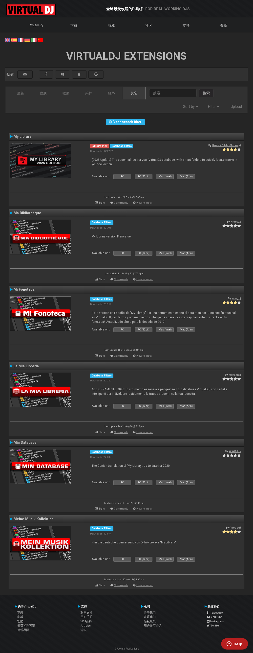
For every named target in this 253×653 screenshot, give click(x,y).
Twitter (215, 625)
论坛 (83, 630)
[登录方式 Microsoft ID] (62, 74)
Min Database (25, 442)
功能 (20, 621)
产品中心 (36, 25)
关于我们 (150, 612)
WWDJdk (235, 451)
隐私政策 (150, 621)
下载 (73, 25)
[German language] (27, 40)
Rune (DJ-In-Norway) (226, 145)
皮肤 (43, 93)
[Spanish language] (14, 40)
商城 (111, 25)
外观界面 (23, 630)
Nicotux (236, 221)
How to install (144, 202)
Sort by (189, 107)
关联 (223, 25)
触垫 (111, 93)
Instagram (217, 621)
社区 (148, 25)
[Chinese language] (40, 40)
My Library (22, 137)
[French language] (20, 40)
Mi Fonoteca (24, 289)
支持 (186, 25)
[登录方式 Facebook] (46, 74)
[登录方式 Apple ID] (79, 74)
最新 (20, 93)
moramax (235, 374)
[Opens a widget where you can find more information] (234, 644)
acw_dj (236, 298)
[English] (7, 40)
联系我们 (150, 617)
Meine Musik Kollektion (34, 519)
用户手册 (86, 617)
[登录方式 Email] (25, 74)
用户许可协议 (153, 625)
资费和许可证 (26, 625)
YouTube (216, 617)
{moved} (235, 527)
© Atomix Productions (126, 648)
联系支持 (86, 612)
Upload (236, 107)
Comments (121, 202)
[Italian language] (33, 40)
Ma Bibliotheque (27, 213)
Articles (86, 625)
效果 (66, 93)
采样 (88, 93)
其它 (134, 93)
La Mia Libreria (26, 366)
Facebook (215, 612)
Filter (212, 107)
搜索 (206, 93)
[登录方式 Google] (96, 74)
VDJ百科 (86, 621)
